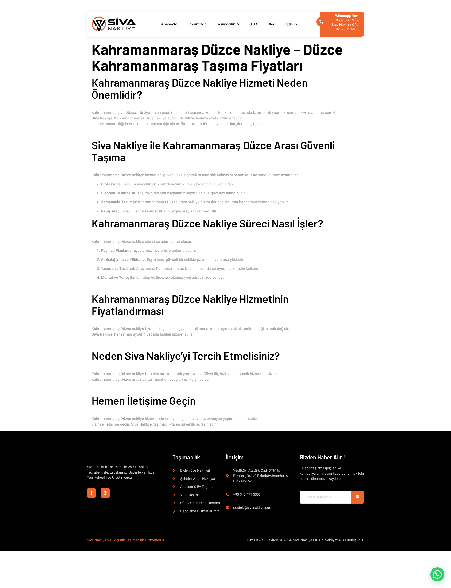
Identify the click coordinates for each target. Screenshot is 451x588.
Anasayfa (169, 24)
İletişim (291, 24)
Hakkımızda (196, 24)
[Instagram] (105, 492)
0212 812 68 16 (345, 27)
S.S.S (253, 24)
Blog (271, 24)
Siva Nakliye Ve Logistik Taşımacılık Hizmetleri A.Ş (127, 540)
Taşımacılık (225, 24)
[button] (437, 574)
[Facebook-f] (91, 492)
